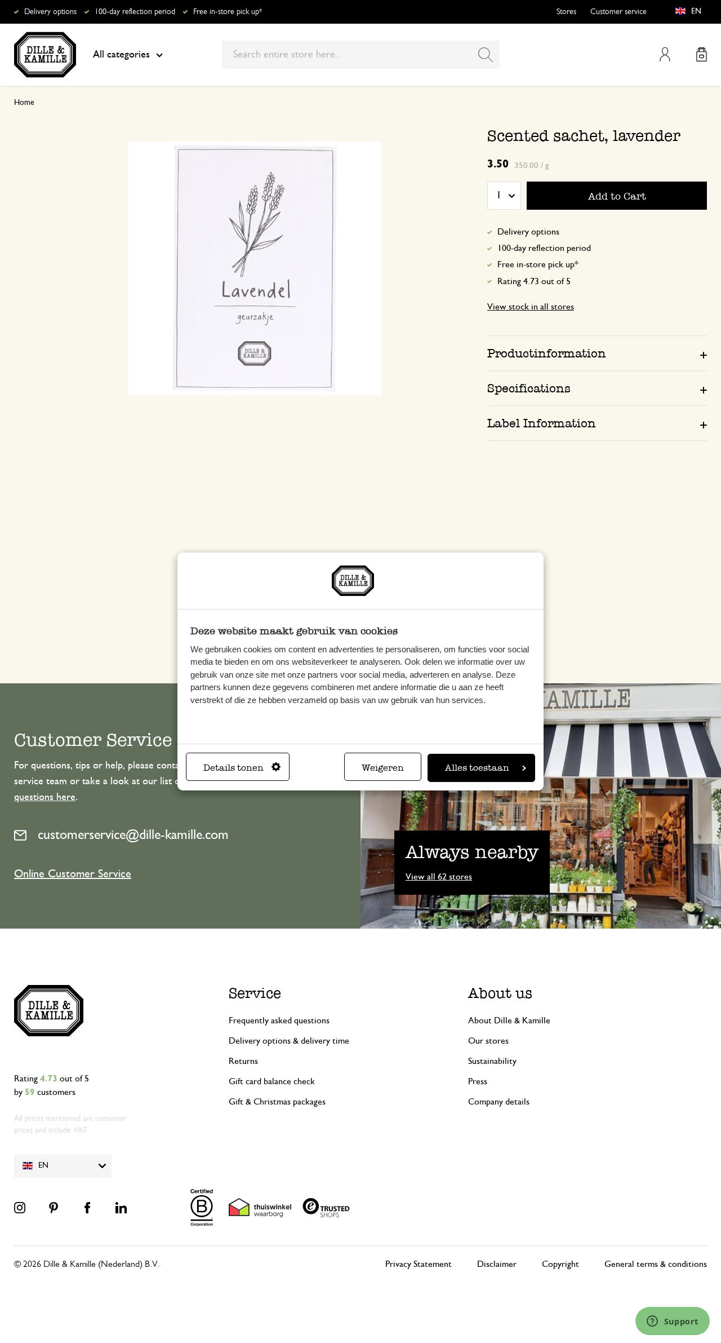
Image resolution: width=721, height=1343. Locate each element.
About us (500, 993)
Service (255, 993)
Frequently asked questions (279, 1020)
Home (24, 103)
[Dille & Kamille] (45, 54)
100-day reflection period (135, 12)
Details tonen (233, 767)
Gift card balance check (272, 1081)
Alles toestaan (477, 767)
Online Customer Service (72, 874)
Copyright (560, 1264)
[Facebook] (87, 1207)
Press (477, 1081)
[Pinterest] (53, 1207)
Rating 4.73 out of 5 (534, 281)
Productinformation (546, 353)
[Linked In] (121, 1207)
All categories (121, 55)
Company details (498, 1101)
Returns (243, 1061)
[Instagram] (19, 1207)
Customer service (618, 12)
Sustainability (492, 1061)
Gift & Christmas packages (277, 1101)
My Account (665, 54)
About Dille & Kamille (509, 1020)
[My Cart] (701, 54)
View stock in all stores (530, 306)
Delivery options (50, 12)
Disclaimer (497, 1264)
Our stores (488, 1040)
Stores (566, 12)
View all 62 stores (439, 876)
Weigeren (383, 767)
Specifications (529, 388)
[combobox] (361, 55)
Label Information (541, 423)
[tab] (597, 352)
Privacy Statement (418, 1264)
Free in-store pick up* (227, 12)
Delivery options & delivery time (289, 1040)
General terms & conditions (655, 1264)
